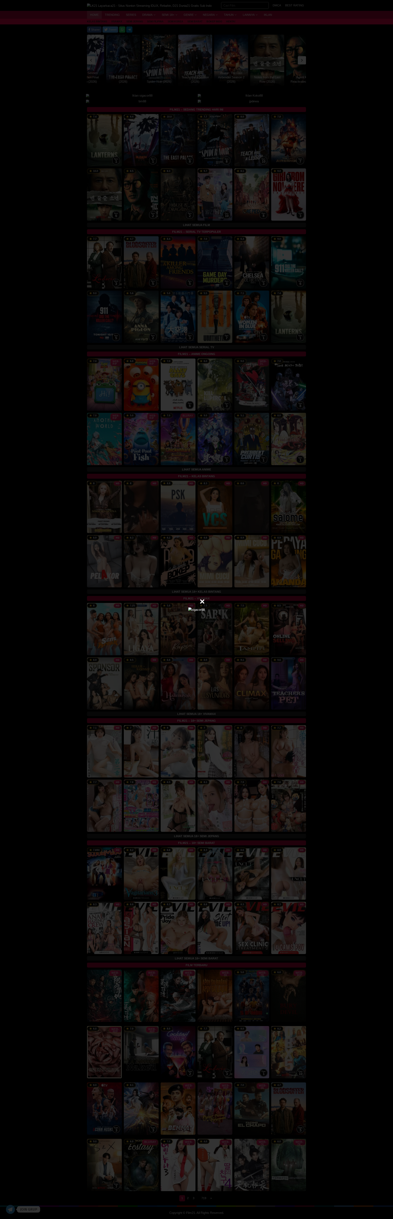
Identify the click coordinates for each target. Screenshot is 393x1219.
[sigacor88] (196, 609)
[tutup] (202, 601)
